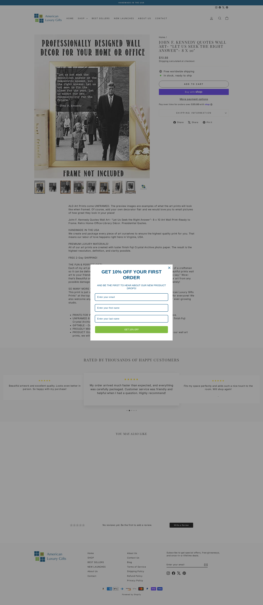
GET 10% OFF (131, 329)
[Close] (169, 267)
